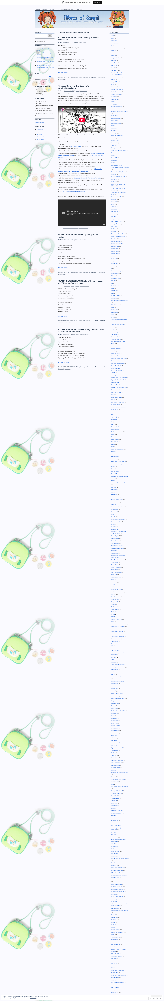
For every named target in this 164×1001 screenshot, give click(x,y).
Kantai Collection (115, 439)
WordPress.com (40, 139)
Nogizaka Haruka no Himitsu (117, 636)
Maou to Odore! (115, 564)
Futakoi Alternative (115, 304)
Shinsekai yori (114, 795)
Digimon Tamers (115, 251)
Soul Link (113, 834)
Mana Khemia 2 (114, 562)
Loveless (113, 524)
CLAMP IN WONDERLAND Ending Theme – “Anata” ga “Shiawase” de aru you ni (81, 282)
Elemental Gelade (115, 273)
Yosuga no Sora (114, 972)
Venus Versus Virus (115, 942)
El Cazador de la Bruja (116, 271)
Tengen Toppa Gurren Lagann (118, 867)
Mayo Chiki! (114, 574)
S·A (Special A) (114, 750)
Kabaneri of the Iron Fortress (117, 427)
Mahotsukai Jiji (114, 553)
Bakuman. (113, 109)
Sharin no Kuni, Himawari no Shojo (119, 772)
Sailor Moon (114, 738)
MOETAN (113, 594)
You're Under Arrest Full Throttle (118, 975)
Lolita (112, 514)
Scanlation (113, 752)
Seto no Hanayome (115, 765)
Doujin (112, 261)
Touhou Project (114, 917)
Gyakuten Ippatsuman (116, 339)
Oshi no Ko (114, 657)
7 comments (82, 239)
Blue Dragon (114, 133)
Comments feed (40, 136)
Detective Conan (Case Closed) (118, 236)
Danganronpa (114, 219)
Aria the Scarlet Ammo (116, 91)
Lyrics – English (115, 535)
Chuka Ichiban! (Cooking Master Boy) (120, 167)
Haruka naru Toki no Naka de (118, 363)
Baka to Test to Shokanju (116, 106)
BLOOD (113, 130)
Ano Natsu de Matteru (116, 77)
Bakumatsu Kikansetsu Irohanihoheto (119, 111)
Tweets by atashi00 (39, 122)
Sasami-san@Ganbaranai (117, 743)
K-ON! (112, 424)
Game (112, 314)
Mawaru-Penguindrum (116, 572)
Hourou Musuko (115, 389)
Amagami (113, 55)
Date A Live (114, 226)
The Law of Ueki (115, 877)
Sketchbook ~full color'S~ (117, 813)
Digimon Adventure (115, 241)
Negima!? (113, 629)
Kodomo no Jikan (115, 471)
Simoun (113, 808)
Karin (112, 446)
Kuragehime (114, 489)
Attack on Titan (114, 99)
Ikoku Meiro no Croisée (116, 397)
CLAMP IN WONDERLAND (70, 77)
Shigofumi (113, 776)
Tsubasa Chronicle (83, 228)
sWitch (112, 848)
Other (112, 659)
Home (38, 9)
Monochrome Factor (115, 597)
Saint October (114, 740)
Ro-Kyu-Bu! (114, 718)
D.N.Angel (113, 216)
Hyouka (113, 394)
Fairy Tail (113, 280)
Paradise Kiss (114, 672)
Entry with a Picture (115, 278)
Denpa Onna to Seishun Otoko (118, 233)
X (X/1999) (114, 958)
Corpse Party (114, 201)
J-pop (112, 414)
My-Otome (113, 606)
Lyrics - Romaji (62, 79)
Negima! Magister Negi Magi (118, 626)
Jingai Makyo (114, 419)
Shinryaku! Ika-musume (116, 793)
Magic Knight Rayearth (116, 545)
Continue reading (63, 73)
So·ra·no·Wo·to (114, 820)
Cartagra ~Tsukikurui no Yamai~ (118, 150)
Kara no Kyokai (114, 441)
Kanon (112, 436)
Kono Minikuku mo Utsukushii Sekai (119, 483)
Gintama (113, 327)
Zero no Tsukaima (115, 987)
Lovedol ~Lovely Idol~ (116, 521)
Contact (52, 9)
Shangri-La (113, 770)
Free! (112, 293)
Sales (114, 584)
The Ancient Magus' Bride (117, 870)
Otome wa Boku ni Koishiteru (118, 664)
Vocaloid (113, 947)
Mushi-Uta (113, 604)
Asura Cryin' (114, 96)
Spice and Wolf (114, 837)
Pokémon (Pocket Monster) (117, 681)
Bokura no (113, 138)
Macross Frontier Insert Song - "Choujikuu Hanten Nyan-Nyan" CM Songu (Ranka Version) (45, 67)
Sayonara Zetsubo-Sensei (117, 748)
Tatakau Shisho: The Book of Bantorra (120, 858)
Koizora (113, 480)
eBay (50, 76)
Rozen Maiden (114, 728)
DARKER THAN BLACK (117, 221)
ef (111, 268)
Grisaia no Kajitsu (115, 332)
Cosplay (113, 204)
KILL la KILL (114, 454)
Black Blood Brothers (116, 118)
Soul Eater (113, 832)
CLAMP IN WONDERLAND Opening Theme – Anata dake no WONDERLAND (81, 330)
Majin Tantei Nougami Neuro (117, 559)
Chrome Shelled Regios (116, 165)
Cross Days (114, 206)
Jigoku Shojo (114, 417)
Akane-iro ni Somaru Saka (117, 48)
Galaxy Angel (114, 309)
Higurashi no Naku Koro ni (117, 380)
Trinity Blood (114, 919)
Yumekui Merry (114, 985)
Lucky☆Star (114, 526)
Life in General (114, 509)
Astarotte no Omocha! (116, 94)
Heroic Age (113, 375)
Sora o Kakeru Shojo (116, 825)
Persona (113, 674)
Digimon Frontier (115, 246)
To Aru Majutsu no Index (117, 899)
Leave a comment (84, 286)
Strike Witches (114, 846)
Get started (97, 2)
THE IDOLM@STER (116, 872)
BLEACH (113, 128)
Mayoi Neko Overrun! (116, 577)
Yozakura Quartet (115, 977)
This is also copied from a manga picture (74, 191)
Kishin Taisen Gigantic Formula (118, 461)
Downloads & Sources (65, 9)
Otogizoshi (113, 662)
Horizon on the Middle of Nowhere (119, 387)
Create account (40, 129)
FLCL (112, 288)
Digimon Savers (115, 248)
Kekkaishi (113, 451)
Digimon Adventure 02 (116, 243)
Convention (113, 199)
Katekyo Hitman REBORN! (117, 449)
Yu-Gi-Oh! (113, 980)
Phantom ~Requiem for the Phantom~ (119, 677)
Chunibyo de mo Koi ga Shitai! (118, 171)
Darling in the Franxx (116, 224)
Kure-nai (113, 492)
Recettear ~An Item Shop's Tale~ (118, 710)
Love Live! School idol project (118, 519)
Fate (112, 283)
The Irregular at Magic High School (119, 875)
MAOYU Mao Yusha (116, 567)
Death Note (113, 229)
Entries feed (39, 134)
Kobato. (113, 469)
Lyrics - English (83, 77)
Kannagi (113, 434)
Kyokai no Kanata (115, 497)
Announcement (114, 70)
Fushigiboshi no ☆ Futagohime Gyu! (119, 300)
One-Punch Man (115, 650)
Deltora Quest (114, 231)
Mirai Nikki (114, 587)
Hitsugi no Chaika (115, 382)
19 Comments (101, 228)
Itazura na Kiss (114, 409)
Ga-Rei (112, 307)
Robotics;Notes (114, 720)
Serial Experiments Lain (116, 762)
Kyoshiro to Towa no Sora (117, 499)
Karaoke (113, 444)
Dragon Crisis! (114, 263)
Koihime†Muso (114, 473)
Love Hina (113, 516)
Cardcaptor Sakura (115, 148)
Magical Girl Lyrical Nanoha (117, 548)
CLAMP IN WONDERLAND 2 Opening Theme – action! (79, 235)
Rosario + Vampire (115, 725)
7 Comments (101, 272)
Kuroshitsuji (114, 494)
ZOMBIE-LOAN (115, 992)
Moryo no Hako (115, 601)
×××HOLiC (114, 104)
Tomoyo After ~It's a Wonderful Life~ (119, 910)
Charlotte (113, 155)
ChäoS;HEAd (114, 157)
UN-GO (113, 934)
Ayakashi (113, 101)
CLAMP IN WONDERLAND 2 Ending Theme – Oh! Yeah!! (78, 38)
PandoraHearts (114, 669)
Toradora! (113, 915)
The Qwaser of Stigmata (116, 884)
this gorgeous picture (75, 146)
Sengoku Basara (115, 757)
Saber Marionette (115, 733)
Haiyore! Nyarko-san (116, 348)
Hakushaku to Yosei (115, 353)
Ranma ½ (113, 706)
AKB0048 (113, 50)
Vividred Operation (115, 944)
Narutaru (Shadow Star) (116, 619)
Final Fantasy (114, 285)
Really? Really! (114, 708)
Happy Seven (114, 361)
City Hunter (114, 174)
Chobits (113, 162)
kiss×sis (113, 466)
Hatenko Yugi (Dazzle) (116, 365)
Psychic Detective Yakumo (117, 693)
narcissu (113, 616)
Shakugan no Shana (115, 767)
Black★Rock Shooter (116, 123)
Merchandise (114, 582)
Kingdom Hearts (115, 456)
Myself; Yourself (115, 609)
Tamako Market (114, 856)
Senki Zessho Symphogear (117, 760)
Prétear (112, 686)
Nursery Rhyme (114, 641)
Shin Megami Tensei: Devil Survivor (119, 786)
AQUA (112, 84)
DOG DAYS (114, 258)
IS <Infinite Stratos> (116, 404)
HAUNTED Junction (116, 368)
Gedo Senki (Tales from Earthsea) (118, 322)
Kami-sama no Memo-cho (117, 431)
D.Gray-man (114, 214)
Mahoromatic (114, 550)
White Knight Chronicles (116, 956)
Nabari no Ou (114, 611)
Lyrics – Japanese (115, 538)
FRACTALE (114, 290)
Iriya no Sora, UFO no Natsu (117, 402)
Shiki (112, 784)
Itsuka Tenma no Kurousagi (117, 412)
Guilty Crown (114, 334)
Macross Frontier (115, 543)
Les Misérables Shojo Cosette (118, 507)
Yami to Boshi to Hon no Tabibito (118, 961)
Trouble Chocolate (115, 924)
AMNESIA (114, 60)
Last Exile (113, 504)
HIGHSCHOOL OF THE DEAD (119, 377)
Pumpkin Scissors (115, 701)
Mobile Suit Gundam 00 (116, 589)
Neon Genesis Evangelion (117, 631)
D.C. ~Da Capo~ (115, 211)
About (45, 9)
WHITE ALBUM (115, 953)
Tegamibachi (114, 862)
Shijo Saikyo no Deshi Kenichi (118, 779)
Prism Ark (113, 691)
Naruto (112, 621)
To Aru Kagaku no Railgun (117, 896)
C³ (111, 152)
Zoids (112, 990)
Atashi (77, 42)
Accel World (114, 40)
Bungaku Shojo (114, 140)
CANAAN (113, 145)
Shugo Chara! (114, 803)
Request (79, 9)
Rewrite (113, 715)
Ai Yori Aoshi (114, 43)
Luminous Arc (114, 529)
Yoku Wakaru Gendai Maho (117, 970)
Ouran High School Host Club (118, 667)
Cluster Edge (114, 181)
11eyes (112, 38)
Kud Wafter (113, 487)
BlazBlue (113, 125)
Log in (38, 132)
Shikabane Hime (115, 781)
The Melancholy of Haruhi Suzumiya (119, 880)
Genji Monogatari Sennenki (117, 324)
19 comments (83, 91)
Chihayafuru (114, 160)
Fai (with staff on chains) (94, 178)
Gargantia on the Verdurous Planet (119, 319)
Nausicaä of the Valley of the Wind (119, 624)
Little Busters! (114, 512)
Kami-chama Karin (115, 429)
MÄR (112, 579)
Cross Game (114, 209)
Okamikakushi (114, 648)
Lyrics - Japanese (91, 77)
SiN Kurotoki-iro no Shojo (117, 810)
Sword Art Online (115, 851)
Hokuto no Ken (114, 384)
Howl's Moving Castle (116, 392)
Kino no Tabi (114, 459)
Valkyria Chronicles (115, 937)
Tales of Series (114, 853)
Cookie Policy (33, 998)
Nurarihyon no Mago (116, 639)
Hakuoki (113, 351)
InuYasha (113, 399)
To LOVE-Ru (114, 901)
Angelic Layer (114, 65)
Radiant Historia (115, 703)
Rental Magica (114, 713)
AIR (112, 45)
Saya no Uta (114, 745)
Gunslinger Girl (114, 337)
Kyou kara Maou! (115, 502)
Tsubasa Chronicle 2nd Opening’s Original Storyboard (73, 86)
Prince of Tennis (115, 688)
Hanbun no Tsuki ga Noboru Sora (119, 358)
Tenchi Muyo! (114, 865)
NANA (113, 614)
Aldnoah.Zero (114, 53)
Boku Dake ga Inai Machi (117, 135)
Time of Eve (114, 894)
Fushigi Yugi (114, 298)
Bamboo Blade (114, 115)
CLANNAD (114, 179)
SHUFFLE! (114, 800)
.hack (112, 35)
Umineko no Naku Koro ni (117, 932)
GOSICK (113, 329)
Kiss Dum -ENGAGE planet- (118, 464)
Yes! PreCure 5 (114, 963)
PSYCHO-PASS (115, 696)
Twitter (38, 119)
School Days (114, 755)
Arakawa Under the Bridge (117, 89)
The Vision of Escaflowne (117, 886)
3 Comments (101, 77)
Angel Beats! (114, 63)
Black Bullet (114, 120)
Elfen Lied (113, 276)
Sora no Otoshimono (116, 823)
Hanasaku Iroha (114, 356)
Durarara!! (113, 266)
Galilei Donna (114, 312)
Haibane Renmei (115, 346)
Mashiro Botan (114, 569)
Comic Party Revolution (116, 196)
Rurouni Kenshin (115, 730)
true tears (113, 927)
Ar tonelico (113, 86)
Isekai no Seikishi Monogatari (118, 407)
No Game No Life (115, 634)
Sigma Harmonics (115, 805)
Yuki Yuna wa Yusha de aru (117, 982)
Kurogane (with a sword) (80, 178)
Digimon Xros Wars (115, 253)
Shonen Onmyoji (115, 798)
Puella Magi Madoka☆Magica (118, 698)
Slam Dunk (113, 815)
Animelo (113, 67)
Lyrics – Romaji (114, 540)
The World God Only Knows (117, 891)
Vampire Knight (114, 939)
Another (113, 79)
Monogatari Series (115, 599)
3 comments (83, 42)
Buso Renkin (114, 143)
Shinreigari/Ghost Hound (117, 791)
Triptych (113, 922)
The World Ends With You (117, 889)
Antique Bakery (114, 82)
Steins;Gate (113, 843)
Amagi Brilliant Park (116, 58)
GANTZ (113, 317)
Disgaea (113, 256)
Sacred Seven (114, 735)
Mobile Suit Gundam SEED (117, 592)
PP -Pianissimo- (115, 683)
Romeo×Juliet (114, 723)
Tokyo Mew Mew (115, 908)
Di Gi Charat (114, 238)
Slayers (113, 818)
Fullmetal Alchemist (115, 295)
